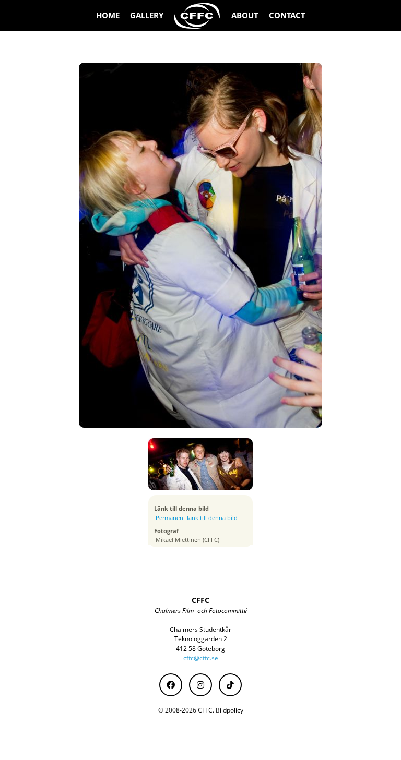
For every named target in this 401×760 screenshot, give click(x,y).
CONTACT (287, 15)
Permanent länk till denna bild (197, 518)
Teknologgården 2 (200, 638)
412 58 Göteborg (200, 648)
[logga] (197, 16)
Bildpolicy (229, 710)
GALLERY (146, 15)
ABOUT (244, 15)
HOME (108, 15)
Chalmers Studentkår (200, 629)
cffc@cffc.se (200, 658)
